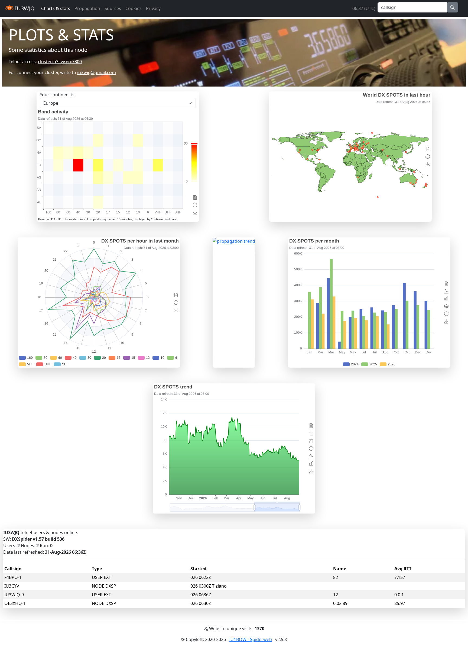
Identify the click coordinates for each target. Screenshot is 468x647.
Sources (113, 8)
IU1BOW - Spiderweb (250, 639)
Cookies (133, 8)
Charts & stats (55, 8)
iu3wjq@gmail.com (96, 72)
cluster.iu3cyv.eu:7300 (60, 62)
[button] (452, 7)
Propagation (87, 8)
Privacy (153, 8)
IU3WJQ (24, 8)
